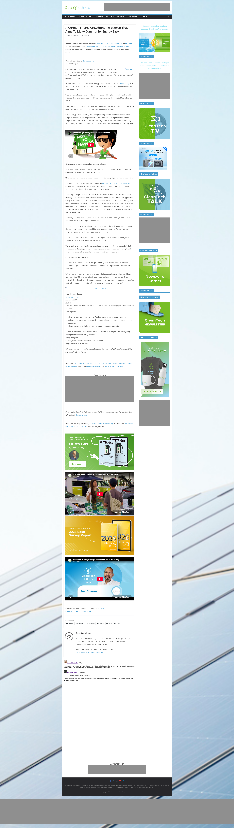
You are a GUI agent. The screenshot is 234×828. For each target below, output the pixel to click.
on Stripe (128, 43)
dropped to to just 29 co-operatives (116, 183)
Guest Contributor (76, 35)
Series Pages (133, 17)
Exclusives (120, 17)
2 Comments (85, 35)
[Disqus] (100, 682)
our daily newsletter (93, 366)
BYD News (99, 17)
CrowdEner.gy (124, 83)
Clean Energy (69, 17)
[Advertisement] (137, 7)
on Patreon (118, 43)
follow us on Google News (114, 366)
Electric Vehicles (85, 17)
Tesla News (110, 17)
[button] (75, 17)
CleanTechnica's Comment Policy (78, 611)
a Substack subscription (104, 43)
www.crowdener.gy (72, 297)
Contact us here (81, 415)
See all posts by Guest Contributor (89, 653)
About (144, 17)
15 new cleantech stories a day (102, 423)
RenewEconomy (88, 61)
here (102, 608)
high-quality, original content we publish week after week (107, 46)
